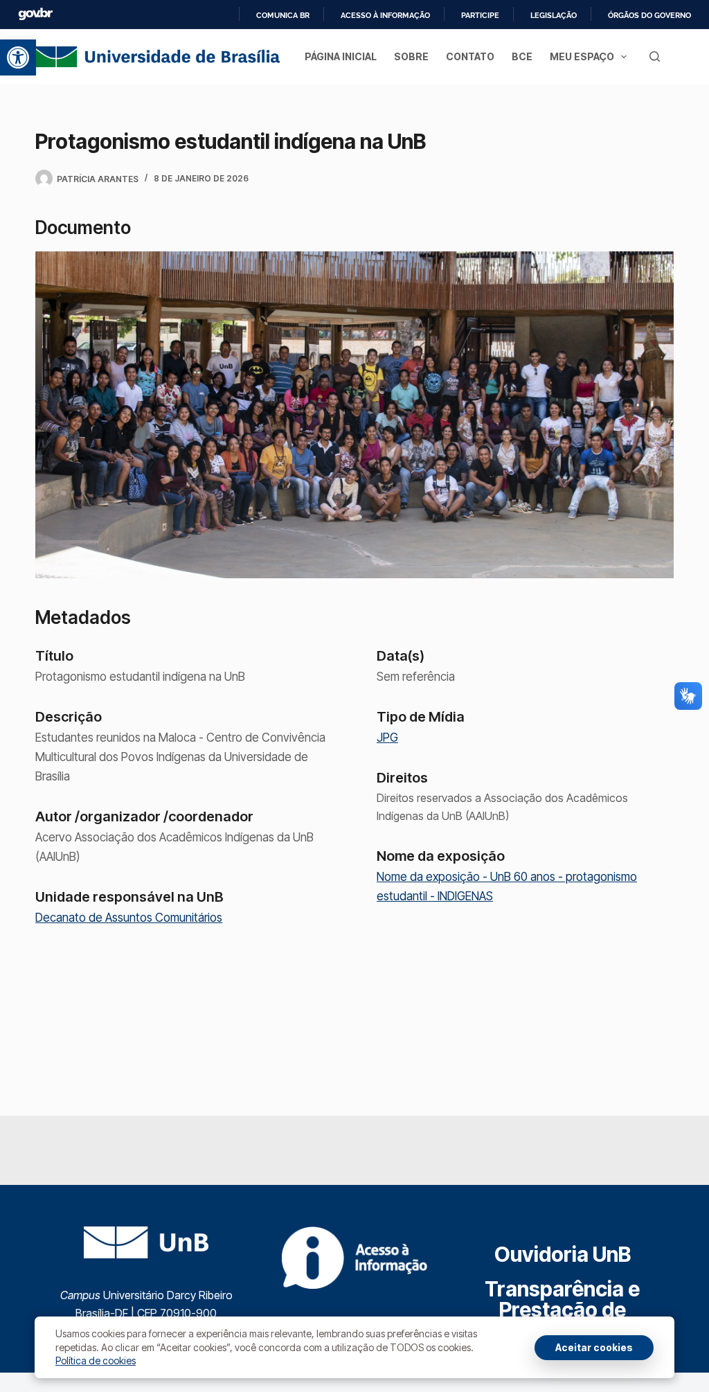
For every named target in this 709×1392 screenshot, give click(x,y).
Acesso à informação (385, 15)
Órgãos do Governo (649, 15)
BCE (522, 56)
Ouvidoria (562, 1254)
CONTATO (470, 56)
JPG (387, 737)
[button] (18, 57)
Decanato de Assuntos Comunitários (128, 918)
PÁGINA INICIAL (341, 56)
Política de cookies (95, 1360)
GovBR (35, 14)
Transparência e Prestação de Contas (562, 1309)
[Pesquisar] (654, 56)
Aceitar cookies (594, 1347)
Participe (480, 15)
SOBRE (411, 56)
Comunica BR (282, 15)
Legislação (553, 15)
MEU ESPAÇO (582, 56)
